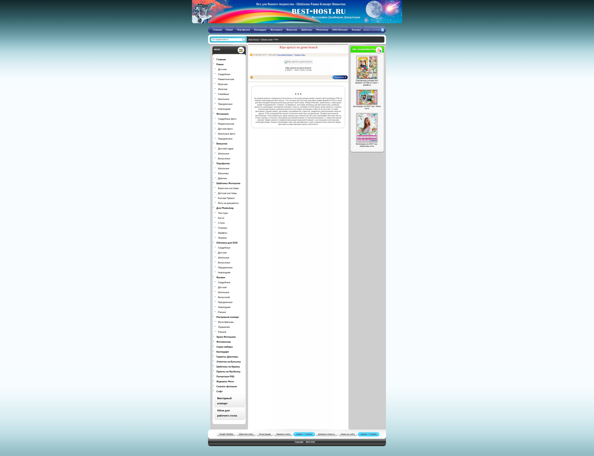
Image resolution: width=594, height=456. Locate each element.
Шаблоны (306, 29)
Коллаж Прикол (226, 198)
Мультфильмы (226, 322)
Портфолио (243, 29)
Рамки (229, 29)
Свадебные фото (227, 119)
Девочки (222, 178)
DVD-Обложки (340, 29)
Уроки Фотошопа (226, 337)
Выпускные (224, 158)
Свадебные (224, 74)
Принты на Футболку (228, 371)
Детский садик (225, 148)
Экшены (222, 237)
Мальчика (223, 173)
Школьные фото (226, 133)
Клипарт (356, 29)
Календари (260, 29)
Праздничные (225, 104)
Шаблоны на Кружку (228, 366)
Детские (222, 69)
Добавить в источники (372, 30)
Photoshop (322, 29)
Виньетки (292, 29)
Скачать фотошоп (226, 386)
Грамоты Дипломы (227, 356)
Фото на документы (228, 203)
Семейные (223, 94)
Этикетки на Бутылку (228, 361)
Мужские (223, 84)
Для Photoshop (225, 208)
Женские (222, 89)
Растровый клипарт (227, 317)
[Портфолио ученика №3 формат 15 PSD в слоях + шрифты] (367, 78)
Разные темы (300, 55)
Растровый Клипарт (285, 55)
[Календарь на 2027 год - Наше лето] (367, 104)
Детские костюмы (227, 193)
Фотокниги (276, 29)
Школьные (223, 99)
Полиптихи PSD (225, 376)
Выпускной (224, 297)
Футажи (220, 277)
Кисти (221, 218)
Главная (217, 29)
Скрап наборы (224, 346)
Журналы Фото (225, 381)
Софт (219, 391)
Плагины (222, 228)
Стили (221, 223)
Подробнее (339, 77)
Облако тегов (266, 39)
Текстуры (223, 213)
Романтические (226, 79)
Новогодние (224, 109)
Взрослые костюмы (228, 188)
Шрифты (222, 232)
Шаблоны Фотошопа (228, 183)
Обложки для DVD (227, 242)
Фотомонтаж (223, 341)
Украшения (224, 327)
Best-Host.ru (254, 39)
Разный (222, 332)
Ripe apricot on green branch (299, 47)
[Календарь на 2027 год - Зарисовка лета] (367, 141)
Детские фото (225, 128)
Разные (222, 312)
